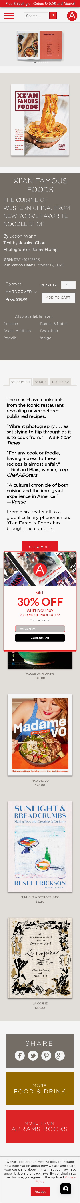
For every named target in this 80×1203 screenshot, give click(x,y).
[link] (40, 570)
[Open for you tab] (65, 1188)
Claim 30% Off (40, 637)
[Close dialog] (72, 556)
